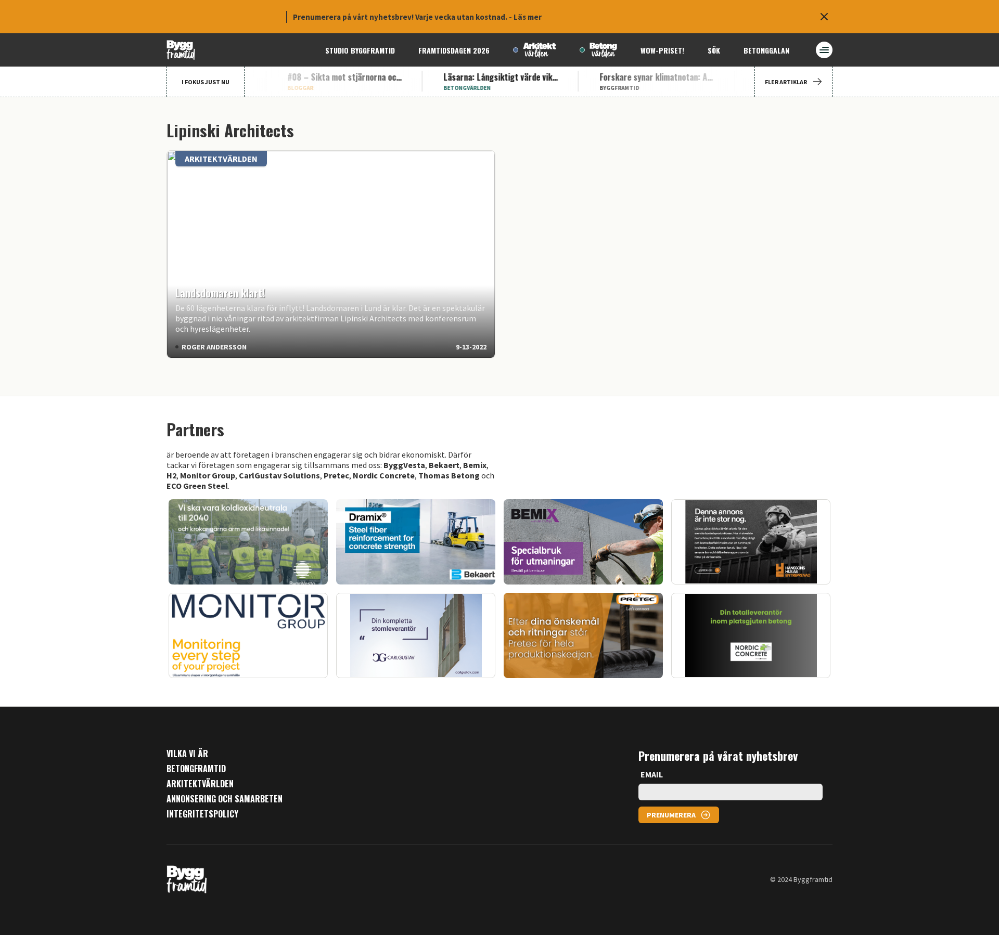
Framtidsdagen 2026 (454, 50)
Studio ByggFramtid (360, 50)
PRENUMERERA (671, 815)
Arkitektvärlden (200, 783)
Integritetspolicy (202, 814)
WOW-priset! (662, 50)
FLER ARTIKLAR (786, 82)
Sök (714, 50)
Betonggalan (766, 50)
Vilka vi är (187, 753)
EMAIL (652, 774)
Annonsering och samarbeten (224, 799)
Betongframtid (196, 768)
